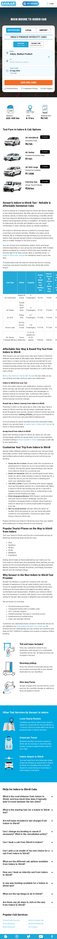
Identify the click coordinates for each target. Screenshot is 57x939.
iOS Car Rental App (9, 923)
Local (28, 30)
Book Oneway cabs (9, 927)
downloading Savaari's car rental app (31, 626)
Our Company (32, 927)
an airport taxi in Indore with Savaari (38, 424)
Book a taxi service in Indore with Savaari (19, 376)
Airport (43, 30)
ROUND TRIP (36, 44)
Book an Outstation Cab (36, 920)
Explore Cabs (28, 82)
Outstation (14, 30)
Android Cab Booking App (11, 920)
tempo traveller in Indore (27, 440)
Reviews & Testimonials (35, 923)
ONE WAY (20, 44)
